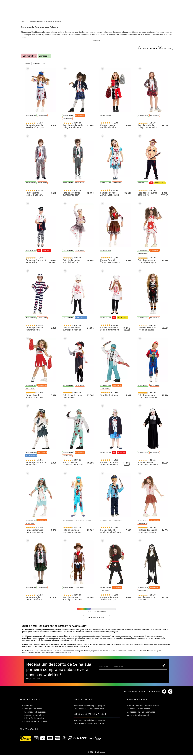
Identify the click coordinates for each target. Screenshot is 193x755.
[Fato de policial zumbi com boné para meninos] (102, 474)
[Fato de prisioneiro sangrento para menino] (27, 271)
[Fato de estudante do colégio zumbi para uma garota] (64, 69)
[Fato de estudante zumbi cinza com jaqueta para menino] (64, 137)
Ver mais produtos (96, 617)
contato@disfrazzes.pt (138, 715)
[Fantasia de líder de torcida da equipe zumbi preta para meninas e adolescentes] (139, 271)
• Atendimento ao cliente (34, 715)
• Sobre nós (27, 705)
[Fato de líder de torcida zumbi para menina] (27, 339)
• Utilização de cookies (33, 718)
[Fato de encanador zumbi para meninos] (139, 339)
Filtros (168, 48)
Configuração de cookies (35, 721)
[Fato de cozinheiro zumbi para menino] (64, 271)
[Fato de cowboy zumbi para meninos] (64, 541)
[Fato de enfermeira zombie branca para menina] (139, 204)
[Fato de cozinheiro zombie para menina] (102, 271)
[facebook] (164, 691)
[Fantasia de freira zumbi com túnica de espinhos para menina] (139, 406)
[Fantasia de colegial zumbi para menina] (139, 474)
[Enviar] (163, 666)
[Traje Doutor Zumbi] (102, 339)
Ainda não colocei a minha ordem (143, 705)
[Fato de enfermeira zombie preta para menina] (102, 541)
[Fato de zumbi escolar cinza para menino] (27, 137)
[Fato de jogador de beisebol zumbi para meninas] (27, 69)
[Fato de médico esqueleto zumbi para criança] (64, 406)
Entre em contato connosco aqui (89, 708)
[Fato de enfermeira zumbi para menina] (102, 406)
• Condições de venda (32, 708)
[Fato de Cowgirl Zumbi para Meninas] (102, 204)
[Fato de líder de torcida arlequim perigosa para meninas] (102, 69)
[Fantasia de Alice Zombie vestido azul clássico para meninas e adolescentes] (102, 137)
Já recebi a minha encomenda (141, 712)
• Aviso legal (28, 712)
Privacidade (42, 712)
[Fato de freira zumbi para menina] (139, 541)
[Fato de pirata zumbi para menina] (64, 339)
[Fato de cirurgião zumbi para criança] (64, 474)
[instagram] (170, 691)
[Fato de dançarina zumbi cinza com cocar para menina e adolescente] (64, 204)
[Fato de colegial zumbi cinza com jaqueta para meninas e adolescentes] (27, 541)
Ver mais (96, 41)
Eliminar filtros (29, 56)
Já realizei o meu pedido (138, 708)
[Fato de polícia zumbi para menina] (27, 204)
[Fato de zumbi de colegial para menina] (139, 69)
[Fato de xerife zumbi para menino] (139, 137)
